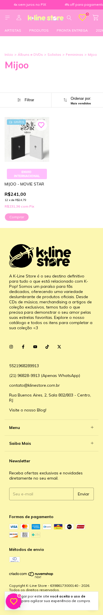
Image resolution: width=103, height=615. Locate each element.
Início (9, 54)
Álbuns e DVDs (30, 54)
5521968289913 (24, 365)
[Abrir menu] (7, 18)
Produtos (39, 30)
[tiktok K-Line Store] (47, 346)
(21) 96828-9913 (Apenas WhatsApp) (44, 375)
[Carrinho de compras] (95, 18)
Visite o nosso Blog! (27, 410)
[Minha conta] (19, 18)
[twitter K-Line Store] (59, 346)
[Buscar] (69, 17)
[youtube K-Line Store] (35, 346)
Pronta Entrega (72, 30)
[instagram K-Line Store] (11, 346)
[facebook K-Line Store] (23, 346)
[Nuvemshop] (31, 577)
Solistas (54, 54)
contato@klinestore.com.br (34, 385)
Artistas (13, 30)
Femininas (74, 54)
